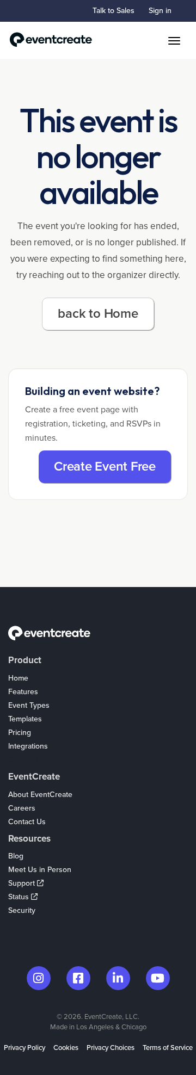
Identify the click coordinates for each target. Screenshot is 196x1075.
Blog (15, 856)
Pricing (19, 732)
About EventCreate (40, 794)
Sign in (160, 10)
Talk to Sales (113, 10)
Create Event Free (105, 466)
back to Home (98, 314)
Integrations (28, 746)
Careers (21, 808)
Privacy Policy (24, 1047)
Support (22, 883)
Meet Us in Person (39, 869)
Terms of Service (168, 1047)
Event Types (29, 705)
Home (18, 678)
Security (21, 910)
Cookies (65, 1047)
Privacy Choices (110, 1047)
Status (19, 896)
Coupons (23, 759)
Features (23, 691)
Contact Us (27, 821)
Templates (25, 719)
